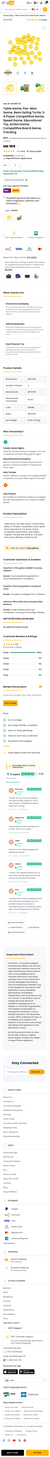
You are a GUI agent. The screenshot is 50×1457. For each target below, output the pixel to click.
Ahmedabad (9, 1314)
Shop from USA (11, 1407)
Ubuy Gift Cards (10, 1178)
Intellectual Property (12, 1110)
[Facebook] (5, 1440)
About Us (7, 1097)
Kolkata (7, 1301)
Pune (5, 1318)
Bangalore (8, 1296)
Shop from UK (27, 1407)
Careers (7, 1183)
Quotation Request (12, 1106)
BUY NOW (37, 1453)
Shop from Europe (31, 1418)
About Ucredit (9, 1174)
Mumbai (7, 1288)
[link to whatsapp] (18, 73)
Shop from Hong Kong (33, 1411)
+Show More (9, 1243)
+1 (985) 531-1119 (13, 1360)
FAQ (5, 1170)
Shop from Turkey (12, 1418)
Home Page (8, 15)
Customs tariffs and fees (15, 1123)
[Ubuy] (10, 3)
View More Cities (11, 1323)
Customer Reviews (12, 1161)
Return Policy (9, 1165)
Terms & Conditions (13, 1431)
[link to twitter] (32, 73)
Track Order (9, 1119)
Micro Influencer (10, 1132)
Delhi (5, 1292)
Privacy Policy (31, 1431)
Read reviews (12, 782)
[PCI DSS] (9, 1394)
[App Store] (11, 1372)
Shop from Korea (12, 1415)
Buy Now (8, 269)
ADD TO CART (12, 1453)
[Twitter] (21, 1440)
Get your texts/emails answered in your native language (27, 1342)
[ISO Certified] (28, 1394)
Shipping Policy (10, 1127)
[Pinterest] (26, 1440)
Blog (5, 1187)
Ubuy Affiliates (10, 1191)
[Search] (45, 9)
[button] (30, 2)
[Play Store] (26, 1372)
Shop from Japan (12, 1411)
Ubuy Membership (11, 1136)
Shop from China (30, 1415)
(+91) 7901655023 (14, 1351)
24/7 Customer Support (22, 1336)
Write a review (10, 703)
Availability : (9, 155)
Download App (10, 1152)
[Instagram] (10, 1440)
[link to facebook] (25, 73)
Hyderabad (8, 1310)
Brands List (8, 1157)
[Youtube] (15, 1440)
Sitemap (7, 1114)
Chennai (7, 1305)
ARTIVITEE (7, 19)
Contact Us (8, 1101)
